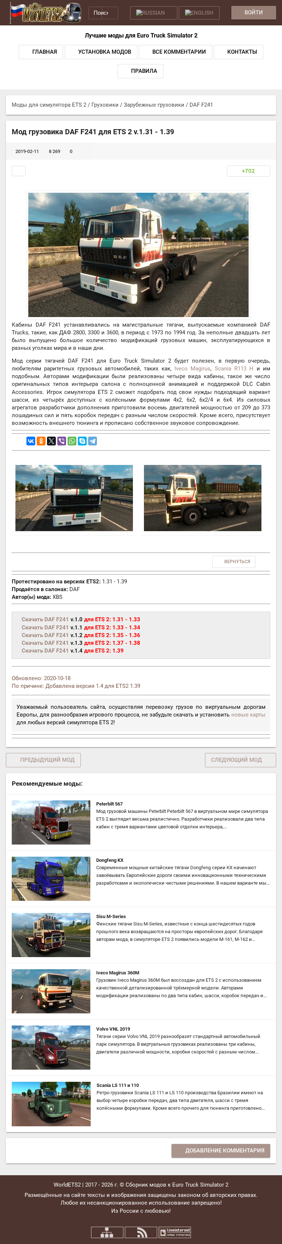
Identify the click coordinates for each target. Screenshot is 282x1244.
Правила (144, 71)
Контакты (242, 52)
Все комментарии (179, 52)
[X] (51, 441)
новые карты (248, 714)
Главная (44, 52)
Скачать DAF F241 (45, 619)
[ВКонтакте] (30, 441)
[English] (199, 12)
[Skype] (82, 441)
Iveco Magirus (192, 368)
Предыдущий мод (47, 760)
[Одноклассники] (41, 441)
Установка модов (104, 52)
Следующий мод (236, 760)
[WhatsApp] (72, 441)
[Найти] (110, 12)
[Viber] (61, 441)
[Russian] (153, 12)
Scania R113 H (234, 368)
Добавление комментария (224, 1150)
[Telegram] (92, 441)
